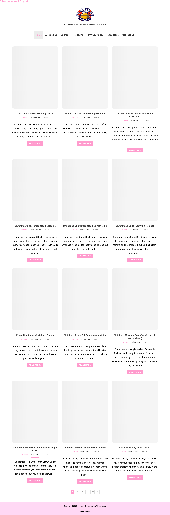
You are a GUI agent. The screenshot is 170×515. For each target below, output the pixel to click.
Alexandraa (36, 117)
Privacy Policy (95, 35)
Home (38, 35)
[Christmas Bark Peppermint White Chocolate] (135, 77)
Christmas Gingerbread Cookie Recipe (35, 226)
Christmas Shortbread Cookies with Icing (85, 226)
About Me (113, 35)
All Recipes (51, 35)
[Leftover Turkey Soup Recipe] (135, 412)
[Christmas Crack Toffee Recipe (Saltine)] (85, 77)
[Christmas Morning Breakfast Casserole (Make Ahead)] (135, 299)
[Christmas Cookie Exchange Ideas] (35, 77)
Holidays (78, 35)
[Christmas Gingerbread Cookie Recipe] (35, 190)
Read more (34, 143)
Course (64, 35)
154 (92, 492)
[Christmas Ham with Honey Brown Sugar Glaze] (35, 412)
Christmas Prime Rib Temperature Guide (85, 335)
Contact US (128, 35)
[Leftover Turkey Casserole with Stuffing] (85, 412)
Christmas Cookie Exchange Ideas (35, 113)
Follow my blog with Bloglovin (14, 1)
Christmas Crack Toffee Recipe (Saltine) (85, 113)
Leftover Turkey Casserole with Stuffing (85, 447)
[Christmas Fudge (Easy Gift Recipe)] (135, 190)
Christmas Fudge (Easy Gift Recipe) (135, 226)
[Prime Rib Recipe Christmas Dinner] (35, 299)
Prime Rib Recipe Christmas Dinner (35, 335)
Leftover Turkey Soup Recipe (134, 447)
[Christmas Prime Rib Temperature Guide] (85, 299)
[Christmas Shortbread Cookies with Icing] (85, 190)
